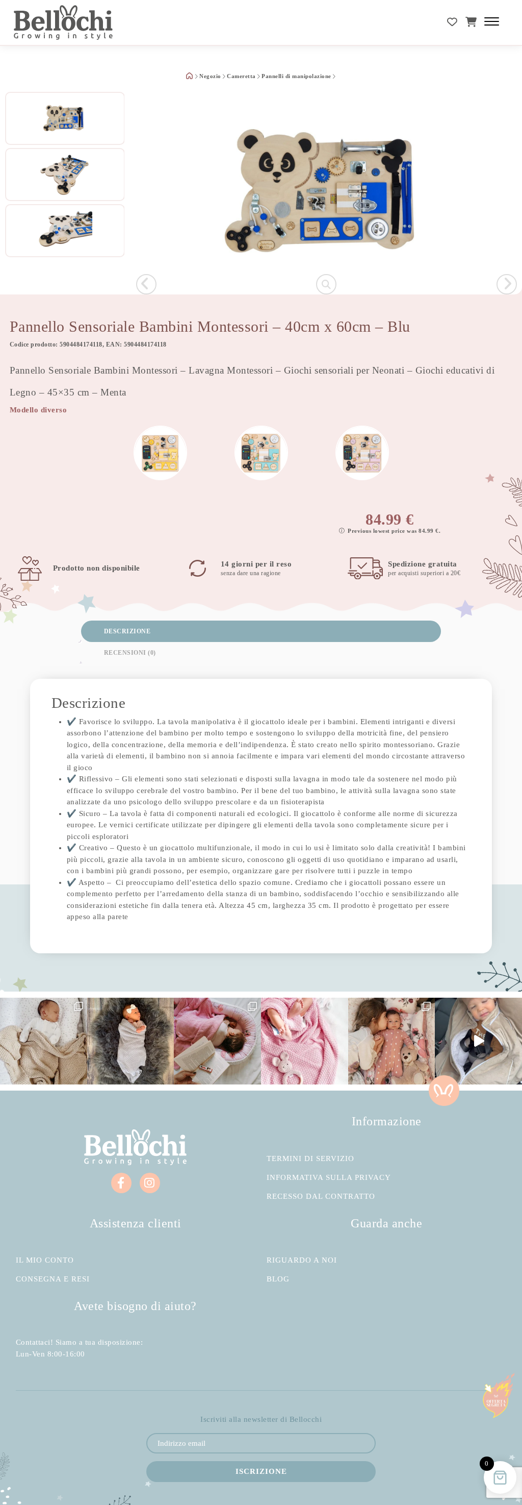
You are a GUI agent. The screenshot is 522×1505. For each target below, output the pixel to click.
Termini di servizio (310, 1159)
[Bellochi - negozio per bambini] (63, 22)
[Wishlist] (452, 22)
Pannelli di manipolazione (296, 76)
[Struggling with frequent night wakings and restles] (43, 1041)
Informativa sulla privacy (329, 1177)
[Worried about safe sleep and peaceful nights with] (391, 1041)
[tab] (261, 631)
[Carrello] (471, 22)
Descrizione (127, 631)
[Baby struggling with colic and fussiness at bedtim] (130, 1041)
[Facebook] (121, 1183)
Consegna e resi (53, 1279)
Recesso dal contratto (321, 1196)
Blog (278, 1279)
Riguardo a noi (302, 1260)
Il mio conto (45, 1260)
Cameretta (241, 76)
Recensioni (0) (130, 652)
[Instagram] (150, 1183)
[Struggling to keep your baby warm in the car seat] (478, 1041)
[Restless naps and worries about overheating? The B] (304, 1041)
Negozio (210, 76)
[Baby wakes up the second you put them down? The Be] (217, 1041)
